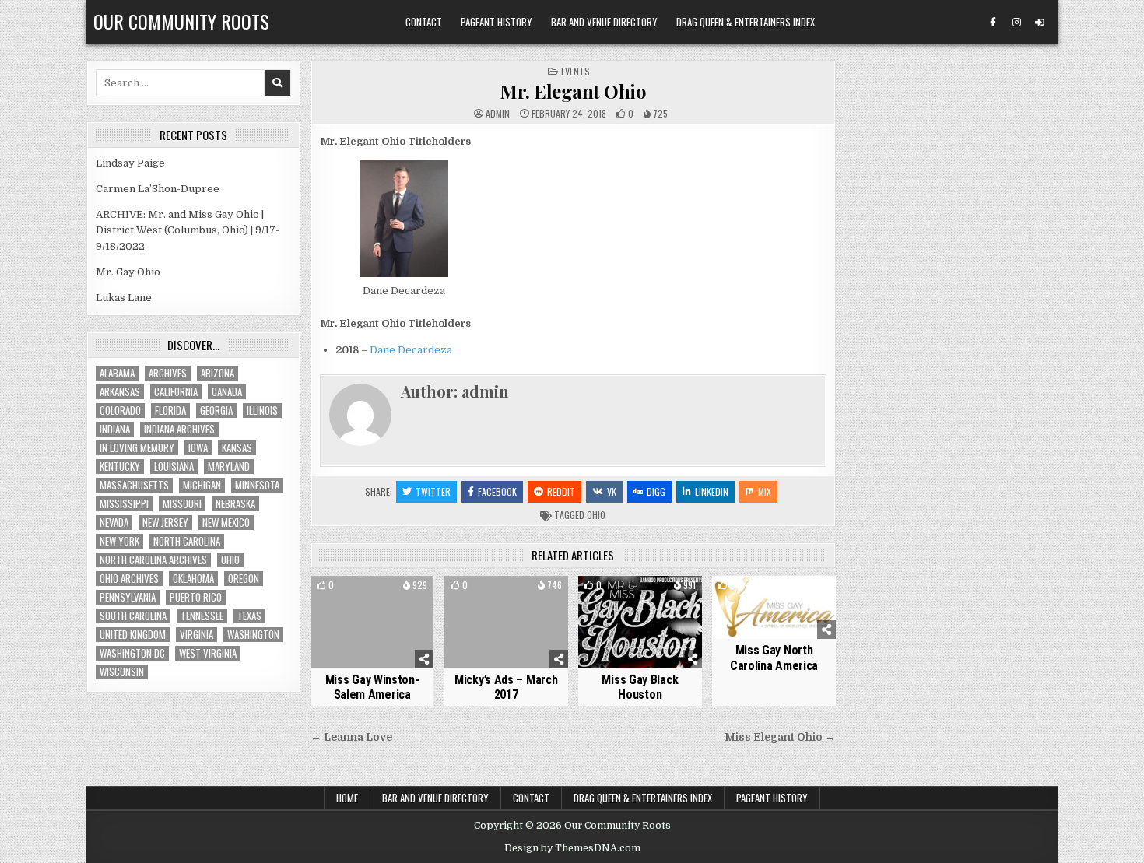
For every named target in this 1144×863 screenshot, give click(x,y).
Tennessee (202, 616)
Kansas (237, 447)
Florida (170, 410)
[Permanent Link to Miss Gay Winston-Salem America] (372, 622)
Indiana (115, 429)
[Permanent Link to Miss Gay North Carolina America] (774, 607)
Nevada (114, 522)
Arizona (217, 373)
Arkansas (120, 391)
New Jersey (165, 522)
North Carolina (186, 541)
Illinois (262, 410)
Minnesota (257, 485)
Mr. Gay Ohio (128, 272)
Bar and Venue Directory (604, 22)
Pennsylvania (128, 597)
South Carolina (133, 616)
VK (611, 491)
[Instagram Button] (1016, 22)
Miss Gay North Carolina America (774, 657)
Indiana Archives (179, 429)
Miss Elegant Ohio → (780, 737)
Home (347, 797)
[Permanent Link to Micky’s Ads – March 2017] (506, 622)
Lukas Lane (124, 297)
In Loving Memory (137, 447)
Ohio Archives (129, 578)
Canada (227, 391)
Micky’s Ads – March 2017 (505, 687)
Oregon (243, 578)
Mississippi (124, 503)
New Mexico (226, 522)
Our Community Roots (181, 21)
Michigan (202, 485)
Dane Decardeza (411, 350)
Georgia (216, 410)
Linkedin (711, 491)
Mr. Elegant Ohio (573, 91)
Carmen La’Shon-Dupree (157, 189)
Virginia (196, 634)
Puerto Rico (196, 597)
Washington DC (132, 653)
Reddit (561, 491)
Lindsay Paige (130, 163)
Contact (423, 22)
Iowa (198, 447)
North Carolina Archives (153, 560)
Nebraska (235, 503)
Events (575, 71)
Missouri (182, 503)
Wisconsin (122, 672)
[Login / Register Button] (1040, 22)
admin (498, 113)
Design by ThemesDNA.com (572, 848)
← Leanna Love (351, 737)
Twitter (433, 491)
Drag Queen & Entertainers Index (745, 22)
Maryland (229, 466)
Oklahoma (193, 578)
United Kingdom (133, 634)
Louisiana (174, 466)
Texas (249, 616)
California (176, 391)
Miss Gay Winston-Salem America (372, 687)
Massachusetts (134, 485)
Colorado (120, 410)
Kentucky (120, 466)
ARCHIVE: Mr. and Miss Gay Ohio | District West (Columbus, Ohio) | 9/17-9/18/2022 (187, 231)
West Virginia (208, 653)
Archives (168, 373)
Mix (764, 491)
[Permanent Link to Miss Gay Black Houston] (640, 622)
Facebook (497, 491)
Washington (253, 634)
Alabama (117, 373)
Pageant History (496, 22)
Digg (656, 491)
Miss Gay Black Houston (640, 687)
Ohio (596, 514)
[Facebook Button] (993, 22)
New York (119, 541)
